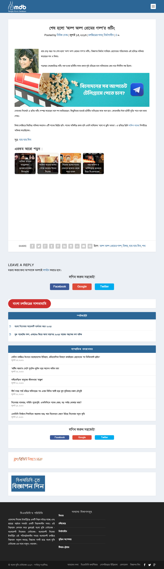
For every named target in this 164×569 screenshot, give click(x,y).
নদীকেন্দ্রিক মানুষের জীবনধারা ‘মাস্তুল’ (27, 379)
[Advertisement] (82, 200)
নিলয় (125, 246)
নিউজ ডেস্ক (62, 35)
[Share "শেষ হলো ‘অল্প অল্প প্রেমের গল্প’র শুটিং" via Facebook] (32, 246)
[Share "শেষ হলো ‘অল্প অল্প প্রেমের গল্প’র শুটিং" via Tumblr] (51, 246)
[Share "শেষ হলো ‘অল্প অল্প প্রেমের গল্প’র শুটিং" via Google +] (45, 246)
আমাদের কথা (72, 564)
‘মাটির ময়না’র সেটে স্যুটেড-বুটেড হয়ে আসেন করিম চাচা (35, 368)
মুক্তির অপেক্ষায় (65, 539)
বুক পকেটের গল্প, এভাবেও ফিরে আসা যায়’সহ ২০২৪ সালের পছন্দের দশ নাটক (48, 334)
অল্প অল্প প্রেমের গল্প (111, 246)
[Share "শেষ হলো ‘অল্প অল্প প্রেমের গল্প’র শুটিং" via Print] (90, 246)
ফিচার (61, 515)
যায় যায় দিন (25, 140)
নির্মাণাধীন (109, 35)
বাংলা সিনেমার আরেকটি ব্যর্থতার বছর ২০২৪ (33, 326)
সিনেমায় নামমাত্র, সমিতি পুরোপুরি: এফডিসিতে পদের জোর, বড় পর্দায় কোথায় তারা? (46, 402)
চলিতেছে (62, 523)
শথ (143, 246)
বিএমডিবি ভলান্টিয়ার (89, 564)
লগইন (46, 270)
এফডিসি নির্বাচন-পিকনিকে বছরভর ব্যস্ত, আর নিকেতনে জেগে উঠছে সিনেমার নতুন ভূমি (48, 413)
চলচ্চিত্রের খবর (95, 35)
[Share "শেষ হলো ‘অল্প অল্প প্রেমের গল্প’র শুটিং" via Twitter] (39, 246)
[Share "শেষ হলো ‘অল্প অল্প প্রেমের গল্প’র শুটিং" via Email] (83, 246)
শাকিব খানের (134, 125)
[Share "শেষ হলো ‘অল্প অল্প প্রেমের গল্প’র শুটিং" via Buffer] (71, 246)
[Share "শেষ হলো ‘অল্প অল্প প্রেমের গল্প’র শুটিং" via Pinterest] (58, 246)
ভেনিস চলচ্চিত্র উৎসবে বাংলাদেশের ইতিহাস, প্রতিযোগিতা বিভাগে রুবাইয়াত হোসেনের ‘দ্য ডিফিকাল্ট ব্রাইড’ (55, 357)
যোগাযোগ (124, 564)
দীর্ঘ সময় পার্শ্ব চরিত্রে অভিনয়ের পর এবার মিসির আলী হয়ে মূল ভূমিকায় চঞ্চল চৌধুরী (46, 391)
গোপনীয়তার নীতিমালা (109, 564)
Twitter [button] (104, 286)
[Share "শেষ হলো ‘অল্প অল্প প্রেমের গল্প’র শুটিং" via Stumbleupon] (77, 246)
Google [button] (82, 286)
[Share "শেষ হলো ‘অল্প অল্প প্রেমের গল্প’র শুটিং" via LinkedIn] (64, 246)
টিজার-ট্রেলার (64, 547)
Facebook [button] (59, 286)
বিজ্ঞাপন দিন (135, 564)
